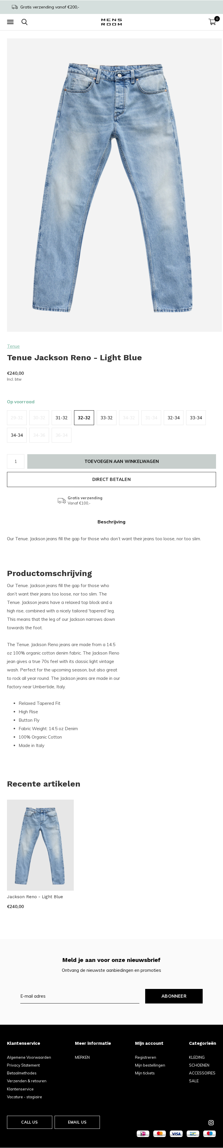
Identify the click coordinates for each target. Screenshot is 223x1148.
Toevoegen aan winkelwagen (121, 461)
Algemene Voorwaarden (29, 1057)
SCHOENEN (199, 1065)
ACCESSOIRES (202, 1073)
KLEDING (197, 1057)
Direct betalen (111, 479)
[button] (11, 22)
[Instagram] (211, 1122)
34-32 (129, 417)
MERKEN (82, 1057)
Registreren (145, 1057)
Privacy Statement (23, 1065)
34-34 (17, 435)
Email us (77, 1122)
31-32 (61, 417)
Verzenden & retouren (26, 1081)
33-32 (106, 417)
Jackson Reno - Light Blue (35, 896)
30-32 (39, 417)
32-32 (84, 417)
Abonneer (173, 996)
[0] (212, 22)
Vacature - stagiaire (24, 1096)
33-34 (196, 417)
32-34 (174, 417)
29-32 (17, 417)
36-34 (61, 435)
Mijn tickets (145, 1073)
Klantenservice (20, 1089)
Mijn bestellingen (150, 1065)
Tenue (13, 346)
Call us (29, 1122)
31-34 (151, 417)
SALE (194, 1081)
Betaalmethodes (22, 1073)
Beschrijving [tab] (111, 522)
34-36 (39, 435)
